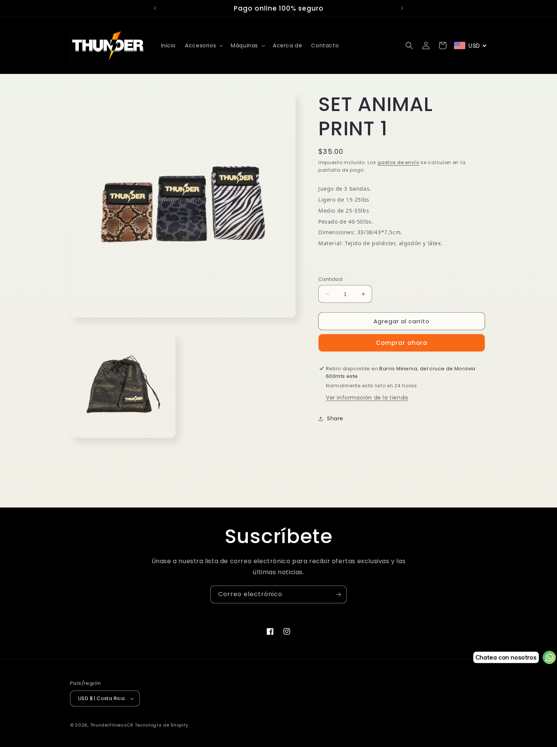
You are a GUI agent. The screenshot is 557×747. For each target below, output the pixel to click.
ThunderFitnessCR (111, 725)
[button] (203, 45)
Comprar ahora (401, 343)
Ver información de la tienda (367, 397)
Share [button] (335, 418)
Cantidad (330, 279)
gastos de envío (398, 162)
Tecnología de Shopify (161, 725)
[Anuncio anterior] (155, 8)
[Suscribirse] (338, 594)
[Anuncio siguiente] (402, 8)
